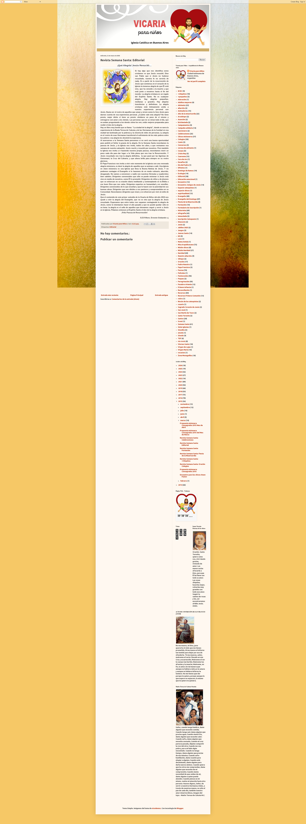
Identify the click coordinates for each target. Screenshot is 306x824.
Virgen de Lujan (184, 347)
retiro (180, 299)
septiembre (185, 407)
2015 (180, 401)
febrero (183, 481)
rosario (181, 304)
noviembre (185, 404)
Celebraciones (184, 134)
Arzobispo (182, 117)
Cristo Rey (182, 154)
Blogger (180, 808)
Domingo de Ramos (185, 171)
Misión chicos (183, 247)
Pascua (180, 270)
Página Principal (136, 295)
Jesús (180, 225)
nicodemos (156, 808)
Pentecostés (183, 276)
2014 (180, 485)
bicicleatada (183, 122)
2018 (180, 391)
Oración (181, 262)
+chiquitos (182, 94)
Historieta (182, 210)
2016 (180, 398)
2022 (180, 378)
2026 (180, 365)
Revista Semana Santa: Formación (189, 449)
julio (182, 411)
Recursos (181, 293)
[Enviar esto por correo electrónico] (145, 224)
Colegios (181, 139)
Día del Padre (183, 165)
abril (182, 417)
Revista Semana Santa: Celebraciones (189, 439)
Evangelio (182, 196)
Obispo (181, 259)
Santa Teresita (184, 316)
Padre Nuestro (184, 264)
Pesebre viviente (185, 284)
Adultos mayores (185, 102)
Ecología (181, 173)
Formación (182, 205)
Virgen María (183, 350)
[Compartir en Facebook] (152, 224)
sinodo (180, 333)
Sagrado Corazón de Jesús (188, 307)
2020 (180, 385)
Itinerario (182, 222)
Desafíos (181, 162)
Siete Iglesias (183, 327)
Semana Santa (183, 324)
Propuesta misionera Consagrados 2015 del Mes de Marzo (191, 433)
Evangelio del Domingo (187, 199)
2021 (180, 382)
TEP (179, 338)
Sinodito (181, 330)
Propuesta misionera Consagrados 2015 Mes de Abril (191, 425)
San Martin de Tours (186, 313)
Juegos (181, 230)
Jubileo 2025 (183, 227)
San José (181, 310)
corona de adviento (186, 148)
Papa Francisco (184, 267)
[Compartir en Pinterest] (154, 224)
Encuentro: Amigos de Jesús (189, 185)
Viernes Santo (183, 344)
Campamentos (183, 125)
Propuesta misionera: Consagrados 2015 (188, 470)
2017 (180, 395)
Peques (181, 279)
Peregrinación (183, 282)
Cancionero (182, 131)
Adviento (181, 105)
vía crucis (181, 341)
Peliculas (181, 273)
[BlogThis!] (147, 224)
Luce (180, 239)
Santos (180, 319)
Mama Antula (183, 242)
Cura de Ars (182, 159)
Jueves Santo (183, 233)
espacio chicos (184, 191)
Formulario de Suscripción (188, 208)
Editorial (113, 227)
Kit (179, 236)
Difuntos (181, 168)
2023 (180, 375)
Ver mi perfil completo (196, 81)
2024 (180, 372)
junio (182, 414)
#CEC (180, 91)
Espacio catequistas (186, 188)
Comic (180, 142)
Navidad (181, 253)
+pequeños (182, 97)
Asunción (181, 119)
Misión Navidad (184, 250)
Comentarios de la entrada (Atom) (125, 299)
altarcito (181, 108)
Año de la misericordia (187, 114)
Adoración (182, 100)
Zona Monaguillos (185, 355)
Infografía (182, 213)
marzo (183, 420)
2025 (180, 369)
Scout (180, 321)
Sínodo (181, 336)
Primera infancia (184, 287)
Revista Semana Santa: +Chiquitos (189, 460)
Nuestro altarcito (185, 256)
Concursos (182, 145)
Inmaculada (182, 216)
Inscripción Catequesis (187, 219)
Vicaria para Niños (197, 71)
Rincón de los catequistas (188, 301)
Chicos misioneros (185, 137)
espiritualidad (183, 193)
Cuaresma (182, 156)
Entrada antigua (161, 295)
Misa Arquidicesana (186, 245)
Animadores (183, 111)
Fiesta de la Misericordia (188, 202)
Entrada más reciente (109, 295)
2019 (180, 388)
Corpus (181, 151)
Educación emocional (186, 179)
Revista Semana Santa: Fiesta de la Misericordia (192, 455)
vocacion (181, 353)
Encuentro (182, 182)
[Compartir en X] (149, 224)
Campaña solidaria (185, 128)
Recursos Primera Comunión (189, 296)
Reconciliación (183, 290)
